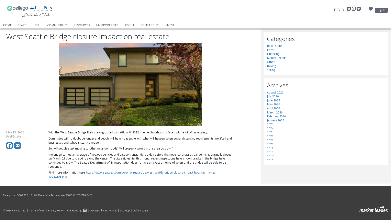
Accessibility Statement (103, 210)
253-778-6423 (84, 195)
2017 (270, 156)
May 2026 (273, 104)
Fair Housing (74, 210)
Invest (170, 25)
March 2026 (275, 112)
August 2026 (275, 92)
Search (23, 25)
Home (7, 25)
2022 (270, 136)
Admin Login (140, 210)
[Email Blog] (18, 148)
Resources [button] (82, 25)
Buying (271, 66)
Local (270, 50)
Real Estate (274, 46)
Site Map (125, 210)
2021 (270, 140)
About (129, 25)
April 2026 (273, 108)
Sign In (381, 10)
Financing (273, 54)
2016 (270, 160)
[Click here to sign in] (370, 10)
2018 (270, 152)
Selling (271, 70)
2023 (270, 132)
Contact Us (150, 25)
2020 (270, 144)
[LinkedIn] (349, 10)
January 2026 (275, 120)
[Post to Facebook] (10, 148)
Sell (38, 25)
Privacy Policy (56, 210)
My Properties (107, 25)
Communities (57, 25)
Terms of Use (37, 210)
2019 (270, 148)
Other (271, 62)
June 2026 (273, 100)
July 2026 (273, 96)
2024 (270, 128)
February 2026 (276, 116)
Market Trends (276, 58)
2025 (270, 124)
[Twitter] (359, 10)
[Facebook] (354, 10)
